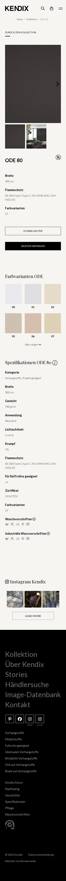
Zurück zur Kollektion (20, 32)
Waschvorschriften (17, 814)
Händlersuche (27, 684)
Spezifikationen (15, 801)
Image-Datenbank (33, 694)
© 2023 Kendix (14, 854)
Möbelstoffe (13, 739)
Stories (16, 674)
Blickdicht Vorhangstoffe (21, 758)
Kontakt (17, 704)
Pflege (9, 808)
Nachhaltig (12, 789)
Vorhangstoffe (14, 733)
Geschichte (12, 795)
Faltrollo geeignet (17, 745)
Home (20, 19)
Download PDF (33, 230)
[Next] (57, 84)
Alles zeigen (32, 344)
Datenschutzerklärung (41, 854)
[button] (15, 599)
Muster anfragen (33, 246)
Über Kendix (24, 664)
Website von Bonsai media (20, 861)
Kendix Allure (14, 782)
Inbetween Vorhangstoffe (22, 752)
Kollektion (31, 19)
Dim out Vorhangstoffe (20, 765)
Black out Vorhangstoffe (21, 771)
